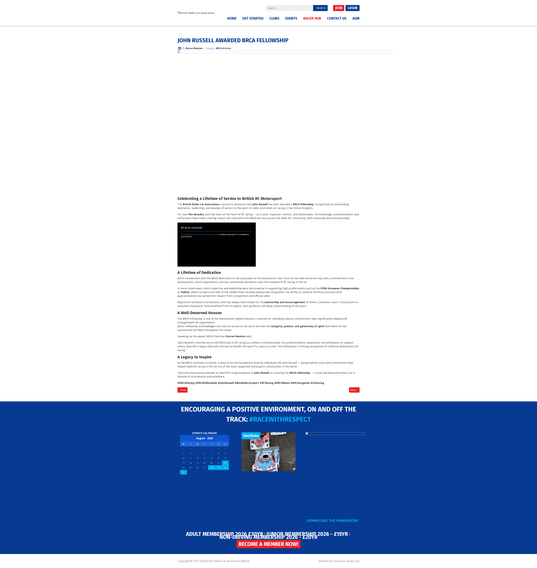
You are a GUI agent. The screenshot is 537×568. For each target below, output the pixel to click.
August (201, 438)
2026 (210, 438)
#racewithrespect (280, 419)
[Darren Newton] (179, 48)
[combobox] (289, 8)
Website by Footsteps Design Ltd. (339, 561)
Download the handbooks (332, 520)
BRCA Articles (223, 48)
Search (321, 8)
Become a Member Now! (268, 544)
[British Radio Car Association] (196, 12)
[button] (253, 18)
